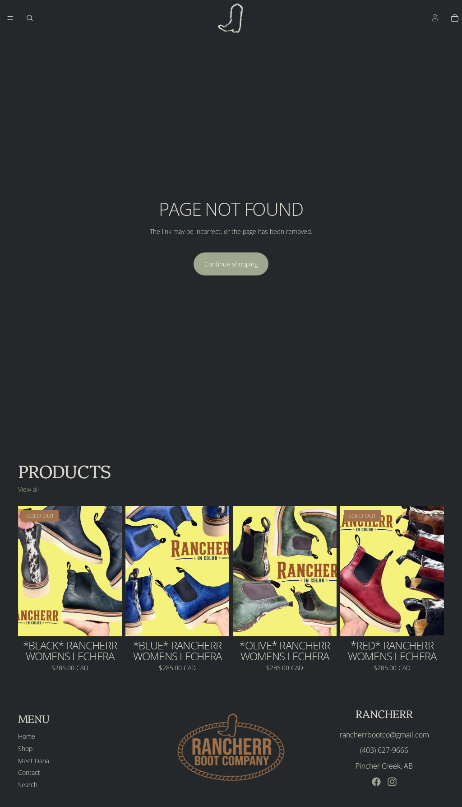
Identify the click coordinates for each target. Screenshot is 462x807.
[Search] (30, 18)
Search (27, 784)
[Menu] (10, 18)
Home (26, 736)
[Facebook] (376, 781)
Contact (29, 772)
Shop (25, 748)
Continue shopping (231, 264)
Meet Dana (33, 760)
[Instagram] (392, 781)
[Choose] (215, 622)
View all (28, 489)
